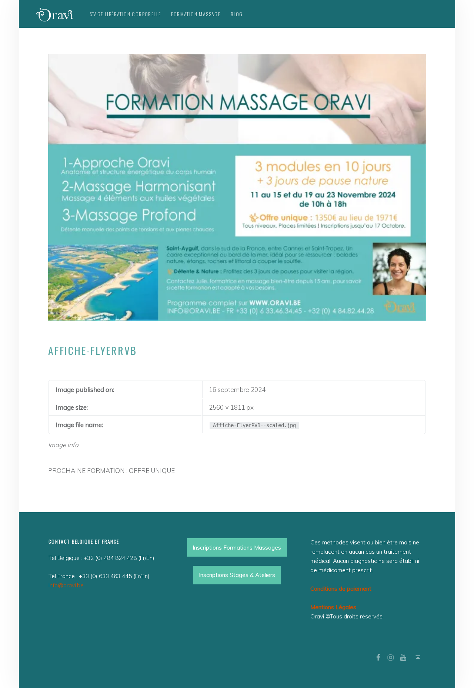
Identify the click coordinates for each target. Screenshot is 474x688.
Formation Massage (195, 14)
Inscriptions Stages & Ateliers (237, 574)
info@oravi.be (66, 585)
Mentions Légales (333, 607)
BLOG (237, 14)
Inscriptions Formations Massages (237, 547)
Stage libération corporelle (125, 14)
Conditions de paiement (340, 588)
